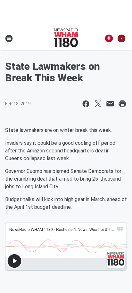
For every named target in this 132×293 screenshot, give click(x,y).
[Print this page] (122, 103)
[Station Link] (66, 38)
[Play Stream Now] (121, 38)
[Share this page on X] (98, 103)
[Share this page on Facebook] (85, 103)
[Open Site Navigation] (9, 38)
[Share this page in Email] (110, 103)
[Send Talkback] (109, 38)
